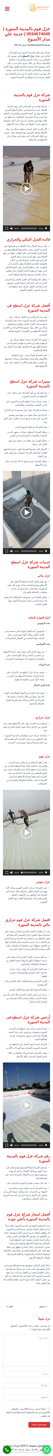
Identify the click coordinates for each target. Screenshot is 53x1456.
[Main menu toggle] (7, 9)
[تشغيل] (46, 228)
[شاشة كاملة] (6, 228)
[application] (26, 188)
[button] (26, 189)
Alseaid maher (20, 1449)
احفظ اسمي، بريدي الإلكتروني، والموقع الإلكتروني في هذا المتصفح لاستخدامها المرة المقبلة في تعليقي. (28, 1412)
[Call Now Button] (7, 1450)
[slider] (29, 228)
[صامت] (11, 228)
